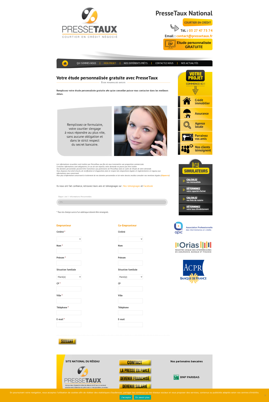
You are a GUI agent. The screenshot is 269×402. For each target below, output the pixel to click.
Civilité (61, 231)
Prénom (61, 257)
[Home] (65, 63)
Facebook (148, 185)
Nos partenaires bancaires (186, 361)
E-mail (61, 319)
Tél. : (184, 30)
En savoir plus (142, 397)
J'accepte (126, 397)
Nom (60, 245)
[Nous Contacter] (134, 365)
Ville (60, 295)
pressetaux (94, 22)
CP (59, 283)
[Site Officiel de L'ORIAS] (193, 251)
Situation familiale (66, 269)
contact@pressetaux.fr (194, 36)
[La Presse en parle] (134, 373)
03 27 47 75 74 (200, 30)
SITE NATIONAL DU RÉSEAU (82, 361)
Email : (170, 36)
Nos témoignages (131, 185)
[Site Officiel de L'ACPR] (193, 282)
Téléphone (63, 307)
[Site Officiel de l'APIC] (193, 233)
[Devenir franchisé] (134, 381)
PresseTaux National (184, 13)
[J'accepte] (265, 395)
